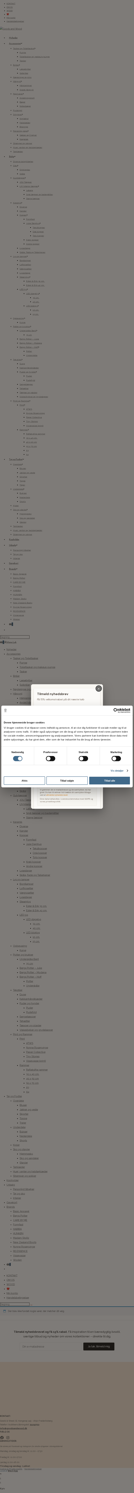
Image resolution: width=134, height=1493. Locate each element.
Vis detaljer (117, 770)
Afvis (24, 780)
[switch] (50, 758)
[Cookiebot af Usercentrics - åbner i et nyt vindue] (116, 710)
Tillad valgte (67, 780)
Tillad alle (109, 780)
